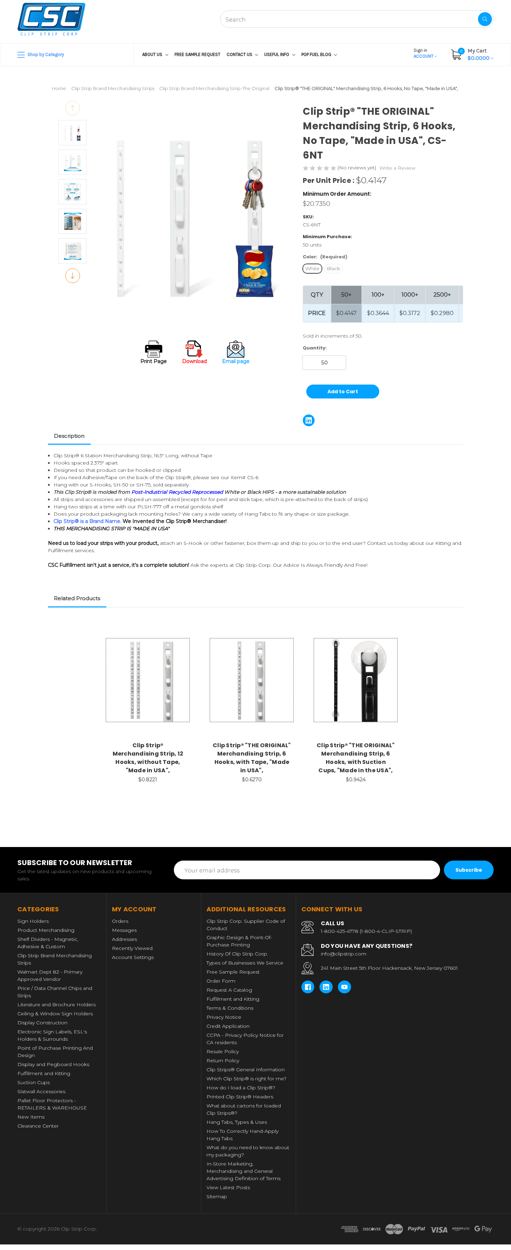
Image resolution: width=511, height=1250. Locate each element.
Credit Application (228, 1026)
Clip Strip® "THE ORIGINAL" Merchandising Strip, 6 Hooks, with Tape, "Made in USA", (252, 757)
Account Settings (133, 957)
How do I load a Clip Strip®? (240, 1087)
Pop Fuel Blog (316, 54)
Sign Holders (33, 921)
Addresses (124, 939)
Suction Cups (33, 1082)
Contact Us (240, 54)
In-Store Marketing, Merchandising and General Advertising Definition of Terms (243, 1171)
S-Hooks (100, 485)
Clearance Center (38, 1126)
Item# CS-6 (244, 477)
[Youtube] (344, 987)
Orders (120, 921)
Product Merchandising (45, 930)
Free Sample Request (197, 54)
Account (424, 53)
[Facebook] (308, 987)
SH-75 (143, 485)
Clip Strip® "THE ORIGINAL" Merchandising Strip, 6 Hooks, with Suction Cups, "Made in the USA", (356, 757)
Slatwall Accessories (41, 1091)
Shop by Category (45, 54)
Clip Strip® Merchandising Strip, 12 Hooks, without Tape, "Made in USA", (148, 757)
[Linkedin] (309, 420)
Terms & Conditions (229, 1008)
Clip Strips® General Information (245, 1069)
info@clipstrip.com (343, 954)
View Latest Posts (228, 1187)
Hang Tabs (257, 514)
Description (69, 436)
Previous (72, 108)
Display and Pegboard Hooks (53, 1064)
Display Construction (42, 1022)
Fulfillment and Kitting (43, 1073)
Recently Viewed (132, 948)
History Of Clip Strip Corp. (237, 954)
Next (72, 275)
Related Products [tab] (77, 598)
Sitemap (216, 1196)
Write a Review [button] (397, 168)
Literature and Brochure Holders (56, 1004)
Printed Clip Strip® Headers (239, 1097)
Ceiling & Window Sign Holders (55, 1013)
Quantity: (315, 348)
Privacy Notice (223, 1017)
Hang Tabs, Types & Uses (236, 1122)
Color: (325, 256)
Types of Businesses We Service (244, 963)
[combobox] (357, 19)
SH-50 (120, 485)
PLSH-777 (149, 506)
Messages (124, 930)
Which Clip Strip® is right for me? (246, 1078)
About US (152, 54)
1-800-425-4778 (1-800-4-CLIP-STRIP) (366, 931)
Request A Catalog (229, 990)
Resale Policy (222, 1051)
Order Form (220, 981)
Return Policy (222, 1060)
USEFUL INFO (277, 54)
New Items (30, 1117)
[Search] (485, 19)
